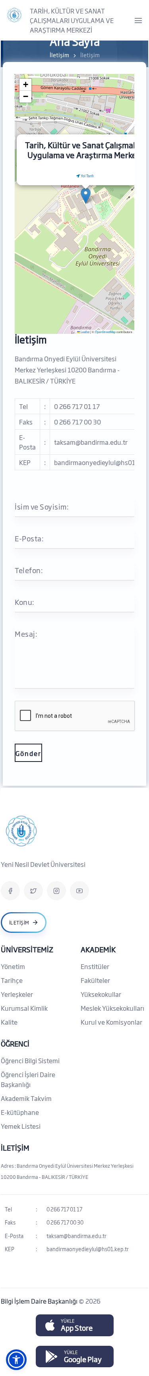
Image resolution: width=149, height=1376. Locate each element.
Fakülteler (95, 980)
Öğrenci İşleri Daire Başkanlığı (28, 1079)
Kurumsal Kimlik (24, 1008)
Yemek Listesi (21, 1126)
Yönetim (13, 966)
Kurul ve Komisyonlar (111, 1022)
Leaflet (84, 331)
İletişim (59, 54)
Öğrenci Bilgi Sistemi (30, 1060)
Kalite (9, 1022)
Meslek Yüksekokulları (112, 1008)
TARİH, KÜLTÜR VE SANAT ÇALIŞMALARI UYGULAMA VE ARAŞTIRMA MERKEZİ (72, 20)
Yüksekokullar (101, 994)
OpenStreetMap (105, 331)
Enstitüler (95, 966)
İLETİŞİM (15, 1147)
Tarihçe (12, 980)
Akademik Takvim (26, 1098)
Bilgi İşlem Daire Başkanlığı (40, 1301)
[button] (86, 196)
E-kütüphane (20, 1112)
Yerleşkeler (17, 994)
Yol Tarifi (86, 175)
